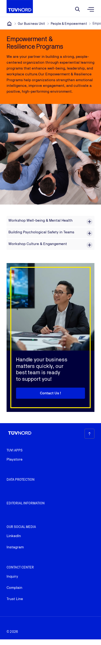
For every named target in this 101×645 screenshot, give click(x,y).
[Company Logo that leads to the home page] (20, 6)
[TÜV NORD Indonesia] (9, 23)
